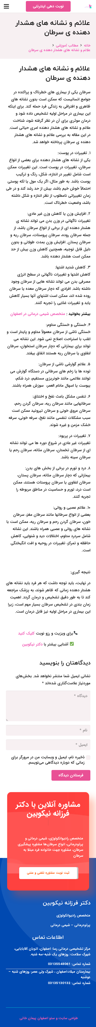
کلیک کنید (26, 633)
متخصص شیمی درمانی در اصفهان (37, 314)
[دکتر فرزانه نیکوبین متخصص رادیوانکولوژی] (88, 6)
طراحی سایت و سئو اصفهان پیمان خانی (48, 1018)
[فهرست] (6, 6)
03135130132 (59, 983)
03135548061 (59, 964)
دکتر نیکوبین (32, 644)
